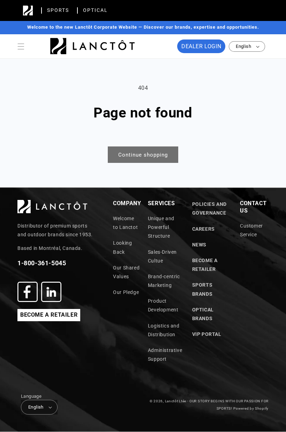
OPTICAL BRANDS (203, 314)
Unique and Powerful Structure (161, 227)
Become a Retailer (205, 265)
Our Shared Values (126, 272)
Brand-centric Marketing (164, 281)
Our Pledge (126, 292)
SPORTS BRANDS (202, 289)
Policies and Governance (209, 208)
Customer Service (251, 230)
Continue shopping (143, 155)
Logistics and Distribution (164, 330)
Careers (203, 229)
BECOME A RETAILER (48, 314)
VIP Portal (206, 334)
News (199, 244)
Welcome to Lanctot (125, 223)
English (243, 46)
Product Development (163, 305)
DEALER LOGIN (201, 46)
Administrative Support (165, 354)
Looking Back (122, 247)
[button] (21, 46)
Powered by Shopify (251, 408)
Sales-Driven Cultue (162, 256)
